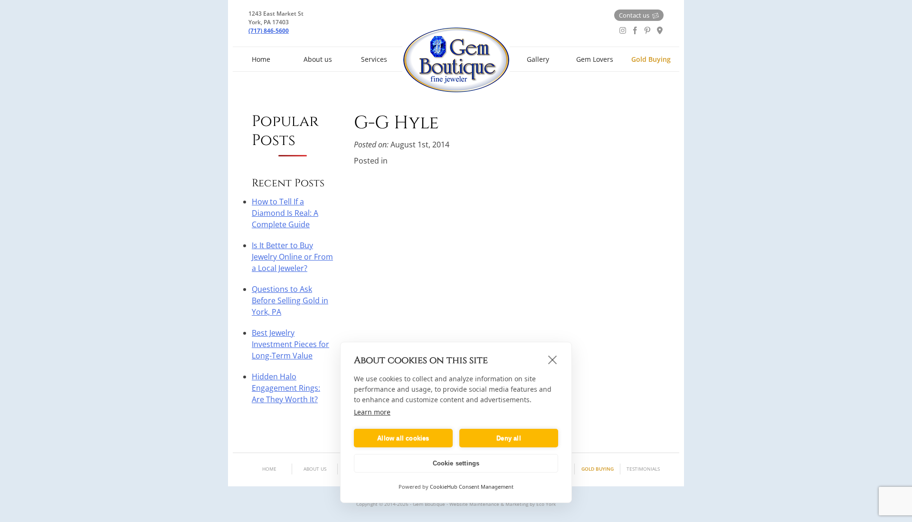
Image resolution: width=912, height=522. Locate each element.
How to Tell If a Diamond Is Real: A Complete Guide (285, 213)
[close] (552, 359)
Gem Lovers (594, 59)
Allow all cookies (403, 438)
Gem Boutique (456, 60)
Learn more (372, 411)
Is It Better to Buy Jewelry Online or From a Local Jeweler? (292, 256)
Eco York (546, 504)
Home (261, 59)
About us (318, 59)
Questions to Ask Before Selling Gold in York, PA (290, 300)
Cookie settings (456, 463)
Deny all (508, 438)
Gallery (538, 59)
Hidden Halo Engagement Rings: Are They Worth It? (286, 388)
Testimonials (643, 468)
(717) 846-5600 (268, 31)
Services (374, 59)
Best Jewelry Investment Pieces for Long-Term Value (290, 344)
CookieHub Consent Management (471, 486)
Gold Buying (651, 59)
